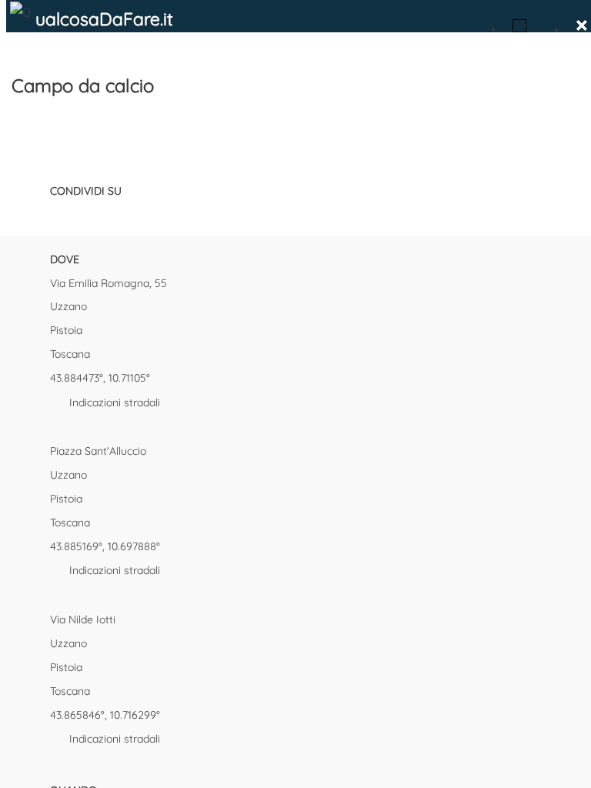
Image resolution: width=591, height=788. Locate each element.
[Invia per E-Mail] (165, 213)
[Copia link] (138, 213)
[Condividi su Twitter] (84, 213)
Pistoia (66, 330)
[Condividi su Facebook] (57, 213)
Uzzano (68, 306)
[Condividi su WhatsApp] (111, 213)
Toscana (70, 354)
